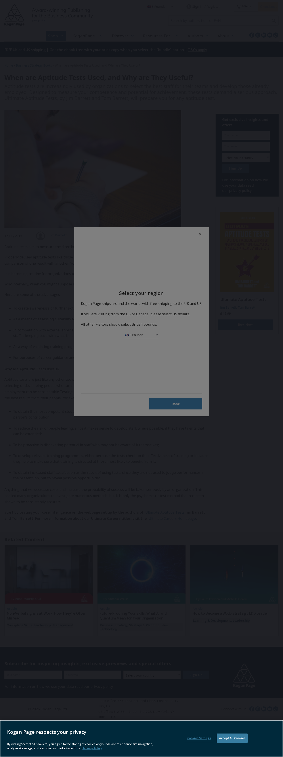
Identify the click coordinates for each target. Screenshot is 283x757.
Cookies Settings (199, 738)
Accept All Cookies (232, 738)
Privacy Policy (92, 748)
